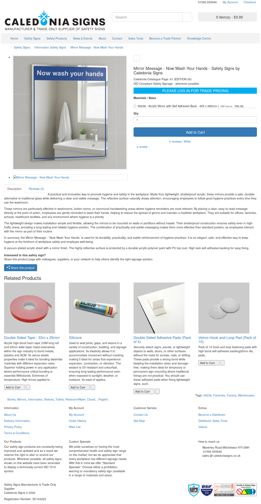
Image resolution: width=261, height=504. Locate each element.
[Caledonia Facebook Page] (17, 2)
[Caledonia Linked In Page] (8, 2)
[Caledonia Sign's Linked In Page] (212, 461)
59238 (207, 395)
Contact (117, 38)
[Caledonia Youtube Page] (5, 2)
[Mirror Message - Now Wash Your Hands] (69, 112)
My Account (76, 415)
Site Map (139, 421)
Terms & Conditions (16, 433)
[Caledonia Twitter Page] (11, 2)
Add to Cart (195, 132)
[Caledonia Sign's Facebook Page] (199, 461)
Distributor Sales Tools (212, 421)
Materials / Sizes (145, 98)
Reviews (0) (36, 189)
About (102, 38)
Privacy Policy (13, 427)
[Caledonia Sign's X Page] (202, 461)
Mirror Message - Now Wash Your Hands (97, 47)
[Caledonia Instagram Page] (14, 2)
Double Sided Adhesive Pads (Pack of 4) (162, 339)
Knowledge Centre (199, 38)
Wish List (75, 427)
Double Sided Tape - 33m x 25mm (32, 337)
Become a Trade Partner (165, 38)
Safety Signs (32, 38)
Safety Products (56, 38)
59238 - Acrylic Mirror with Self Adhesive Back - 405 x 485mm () (191, 106)
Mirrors (21, 399)
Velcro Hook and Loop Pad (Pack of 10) (227, 339)
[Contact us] (196, 2)
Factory (231, 395)
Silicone (75, 337)
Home (14, 38)
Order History (77, 421)
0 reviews (175, 141)
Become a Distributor (212, 415)
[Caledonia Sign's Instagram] (209, 461)
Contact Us (141, 415)
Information (35, 399)
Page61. (103, 399)
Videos (202, 427)
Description (14, 189)
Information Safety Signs (50, 47)
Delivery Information (17, 421)
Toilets (59, 399)
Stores (11, 399)
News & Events (82, 38)
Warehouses (246, 395)
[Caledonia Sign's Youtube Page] (206, 461)
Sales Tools (135, 38)
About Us (10, 415)
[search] (187, 17)
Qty (136, 113)
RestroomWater (75, 399)
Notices (49, 399)
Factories (219, 395)
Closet (91, 399)
